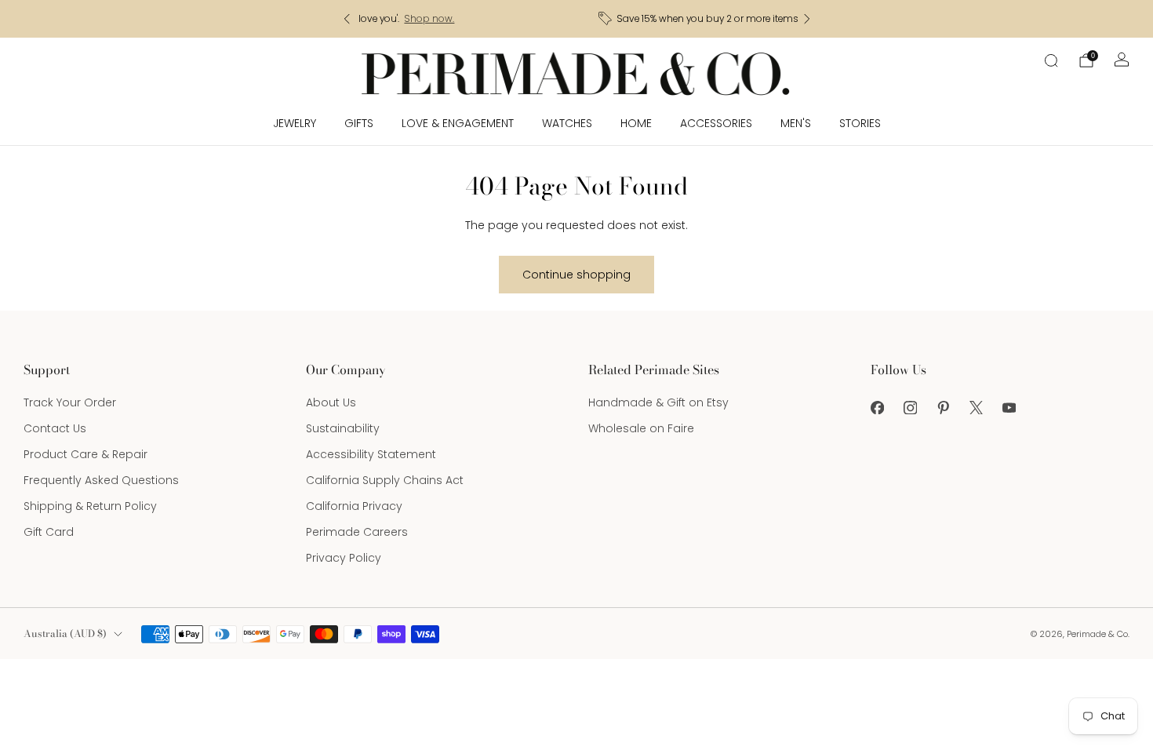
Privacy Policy (343, 558)
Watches (567, 123)
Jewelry (294, 123)
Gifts (358, 123)
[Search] (1051, 60)
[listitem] (580, 19)
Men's (795, 123)
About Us (331, 402)
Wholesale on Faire (641, 428)
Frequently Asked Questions (101, 480)
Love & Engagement (458, 123)
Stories (860, 123)
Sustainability (343, 428)
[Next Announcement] (807, 19)
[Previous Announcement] (346, 19)
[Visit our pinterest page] (942, 407)
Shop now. (682, 19)
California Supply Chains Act (385, 480)
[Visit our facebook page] (876, 407)
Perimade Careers (357, 532)
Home (636, 123)
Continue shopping (576, 274)
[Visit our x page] (975, 407)
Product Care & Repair (85, 454)
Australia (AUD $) (65, 633)
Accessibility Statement (371, 454)
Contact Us (55, 428)
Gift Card (49, 532)
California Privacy (354, 506)
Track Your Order (70, 402)
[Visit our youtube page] (1008, 407)
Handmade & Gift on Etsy (658, 402)
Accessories (716, 123)
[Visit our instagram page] (909, 407)
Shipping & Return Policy (90, 506)
